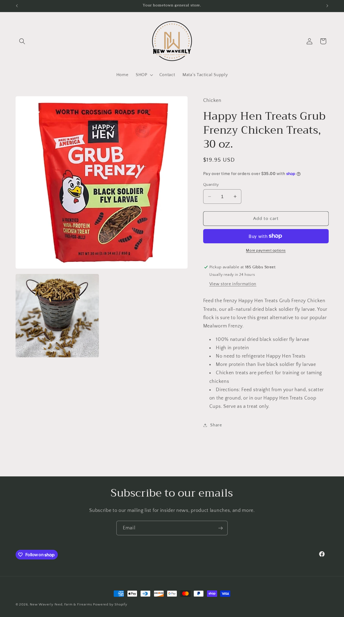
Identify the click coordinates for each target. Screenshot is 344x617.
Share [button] (216, 425)
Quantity (211, 184)
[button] (22, 41)
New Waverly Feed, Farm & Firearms (61, 604)
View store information (232, 283)
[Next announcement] (327, 6)
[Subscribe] (220, 528)
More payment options (266, 250)
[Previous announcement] (17, 6)
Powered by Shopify (110, 604)
